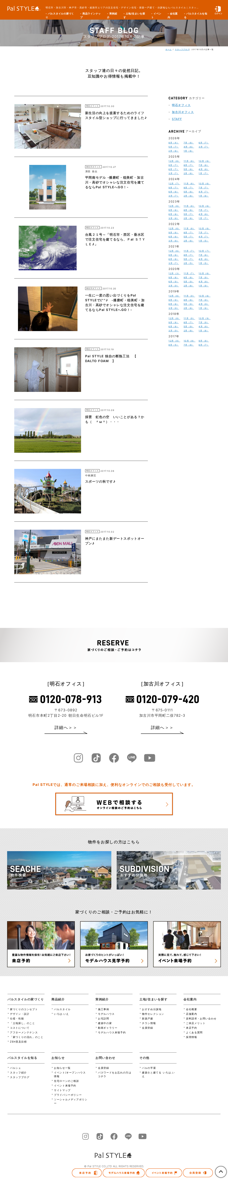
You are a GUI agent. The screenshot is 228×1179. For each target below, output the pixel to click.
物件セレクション (153, 1013)
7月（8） (189, 345)
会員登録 (147, 1027)
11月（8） (189, 228)
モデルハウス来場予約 (112, 1032)
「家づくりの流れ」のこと (26, 1037)
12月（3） (174, 273)
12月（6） (174, 206)
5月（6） (189, 169)
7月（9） (204, 277)
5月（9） (189, 281)
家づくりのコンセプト (24, 1009)
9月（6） (174, 210)
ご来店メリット (195, 1023)
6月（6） (174, 191)
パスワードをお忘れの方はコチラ (114, 1074)
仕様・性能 (17, 1018)
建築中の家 (105, 1023)
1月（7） (204, 173)
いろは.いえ (61, 1013)
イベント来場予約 (65, 1085)
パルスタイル (62, 1009)
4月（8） (204, 281)
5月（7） (174, 146)
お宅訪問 (103, 1018)
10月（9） (205, 318)
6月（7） (204, 142)
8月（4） (174, 142)
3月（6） (174, 218)
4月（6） (189, 146)
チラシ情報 (149, 1023)
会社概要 (191, 1009)
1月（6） (189, 151)
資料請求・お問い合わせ (201, 1018)
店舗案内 (191, 1013)
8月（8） (189, 277)
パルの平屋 (149, 1067)
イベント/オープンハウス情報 (70, 1074)
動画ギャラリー (107, 1027)
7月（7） (204, 187)
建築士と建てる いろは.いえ (158, 1074)
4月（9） (204, 304)
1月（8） (204, 330)
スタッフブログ (182, 49)
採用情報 (191, 1037)
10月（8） (205, 296)
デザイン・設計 (19, 1013)
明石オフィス (181, 105)
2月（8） (189, 285)
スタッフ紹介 (18, 1072)
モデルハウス (106, 1013)
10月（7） (205, 251)
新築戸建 (147, 1018)
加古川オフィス (183, 112)
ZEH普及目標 (18, 1041)
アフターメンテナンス (24, 1032)
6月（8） (174, 214)
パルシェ (15, 1067)
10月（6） (205, 161)
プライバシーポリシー (68, 1094)
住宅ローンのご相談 (66, 1080)
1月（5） (204, 240)
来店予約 (191, 1027)
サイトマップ (62, 1090)
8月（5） (174, 345)
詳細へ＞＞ (66, 727)
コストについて (19, 1027)
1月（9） (204, 285)
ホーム (168, 49)
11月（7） (189, 251)
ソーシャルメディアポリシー (70, 1101)
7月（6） (189, 142)
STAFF (177, 119)
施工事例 (103, 1009)
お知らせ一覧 (62, 1067)
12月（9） (174, 340)
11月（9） (189, 296)
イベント (156, 15)
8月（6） (189, 210)
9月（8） (174, 277)
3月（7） (204, 146)
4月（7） (204, 191)
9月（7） (174, 165)
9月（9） (174, 300)
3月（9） (174, 285)
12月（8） (174, 161)
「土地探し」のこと (22, 1023)
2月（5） (189, 263)
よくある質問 (194, 1032)
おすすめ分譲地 (151, 1009)
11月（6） (189, 161)
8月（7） (189, 165)
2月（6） (174, 151)
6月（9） (174, 281)
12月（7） (174, 183)
